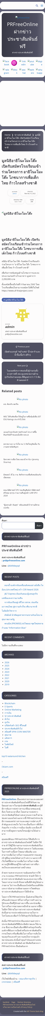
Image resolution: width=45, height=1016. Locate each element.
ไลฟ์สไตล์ (9, 744)
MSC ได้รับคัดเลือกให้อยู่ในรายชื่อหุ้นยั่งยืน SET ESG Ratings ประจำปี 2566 (22, 418)
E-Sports (9, 706)
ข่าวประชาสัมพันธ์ (23, 134)
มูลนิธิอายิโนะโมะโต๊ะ (14, 300)
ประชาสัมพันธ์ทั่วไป (13, 728)
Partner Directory (24, 1002)
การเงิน (8, 712)
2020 (7, 681)
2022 (7, 675)
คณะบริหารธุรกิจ (27, 978)
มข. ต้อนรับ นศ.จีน (10, 404)
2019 (7, 684)
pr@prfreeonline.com (14, 560)
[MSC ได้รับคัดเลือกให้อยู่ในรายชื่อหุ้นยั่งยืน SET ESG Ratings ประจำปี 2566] (22, 411)
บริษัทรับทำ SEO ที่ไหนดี (15, 725)
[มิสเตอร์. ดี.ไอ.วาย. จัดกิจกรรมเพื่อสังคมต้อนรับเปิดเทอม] (22, 469)
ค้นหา (4, 520)
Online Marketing (13, 709)
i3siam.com (7, 766)
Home (7, 134)
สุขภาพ (8, 734)
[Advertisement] (22, 103)
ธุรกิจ (7, 722)
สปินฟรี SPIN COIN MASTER (17, 731)
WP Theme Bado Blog (35, 1011)
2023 (7, 671)
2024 (7, 668)
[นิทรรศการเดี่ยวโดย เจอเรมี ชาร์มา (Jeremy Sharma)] (22, 454)
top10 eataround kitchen (14, 756)
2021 (7, 678)
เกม (6, 741)
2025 (7, 665)
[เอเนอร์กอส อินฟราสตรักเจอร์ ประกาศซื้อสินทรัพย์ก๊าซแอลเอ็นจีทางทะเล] (22, 427)
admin (15, 194)
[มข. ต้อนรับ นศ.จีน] (22, 399)
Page (13, 1002)
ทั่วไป (7, 719)
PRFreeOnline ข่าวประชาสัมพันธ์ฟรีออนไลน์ (19, 1005)
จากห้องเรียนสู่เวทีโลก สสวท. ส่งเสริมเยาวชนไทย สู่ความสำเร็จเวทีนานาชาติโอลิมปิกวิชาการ (20, 606)
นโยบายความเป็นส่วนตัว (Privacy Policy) (17, 1007)
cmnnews (6, 981)
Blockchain (10, 703)
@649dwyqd (14, 565)
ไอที (6, 747)
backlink (6, 1002)
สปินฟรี (5, 777)
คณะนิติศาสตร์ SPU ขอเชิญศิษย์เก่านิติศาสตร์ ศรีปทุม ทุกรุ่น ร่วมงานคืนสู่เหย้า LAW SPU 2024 (21, 493)
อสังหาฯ (8, 738)
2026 (7, 662)
